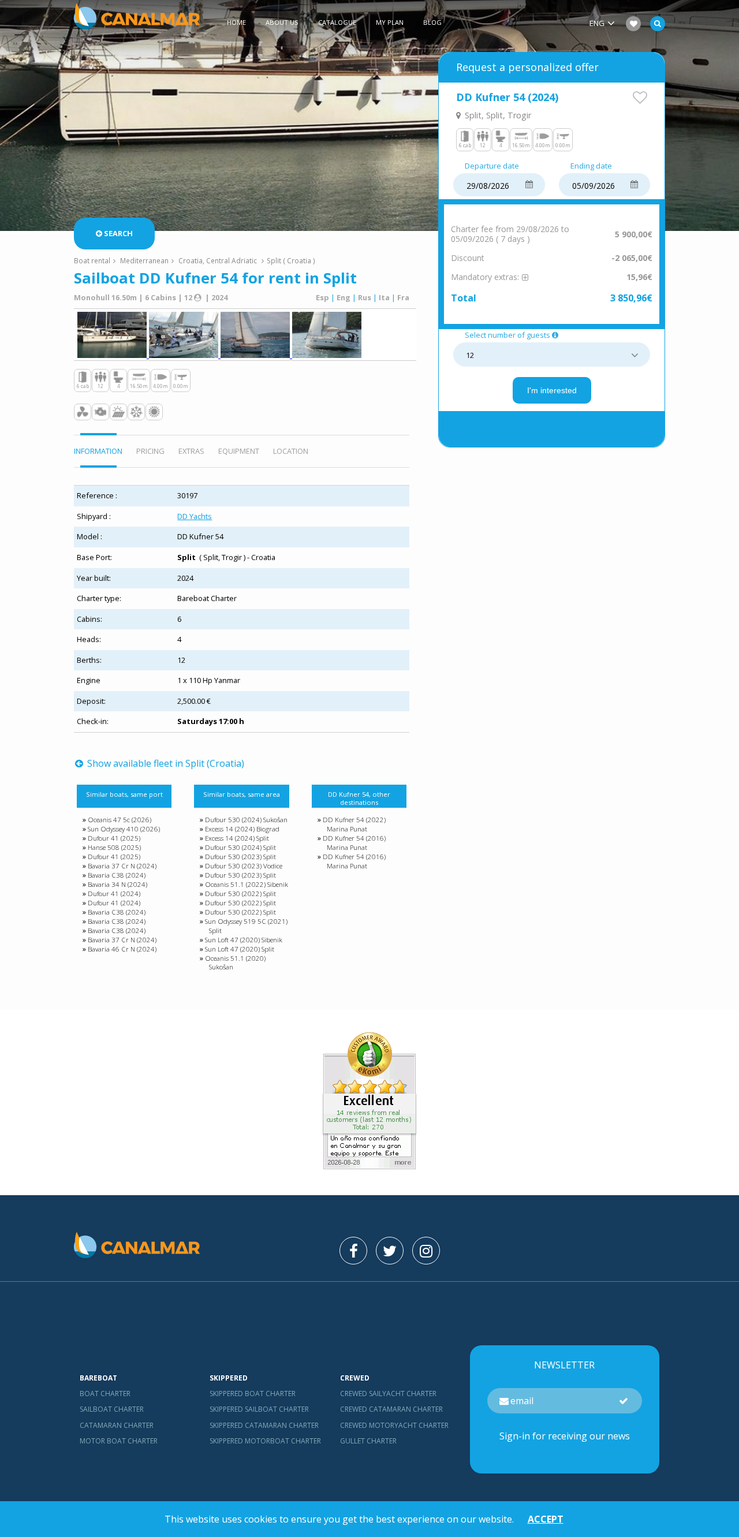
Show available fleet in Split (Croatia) (164, 763)
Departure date (492, 166)
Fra (403, 297)
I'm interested (552, 390)
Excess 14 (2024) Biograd (242, 829)
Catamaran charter (117, 1425)
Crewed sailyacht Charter (388, 1393)
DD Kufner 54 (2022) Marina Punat (354, 824)
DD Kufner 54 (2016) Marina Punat (354, 843)
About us (282, 22)
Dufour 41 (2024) (114, 893)
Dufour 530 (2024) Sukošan (246, 819)
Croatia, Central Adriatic (217, 260)
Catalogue (337, 22)
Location (290, 451)
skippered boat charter (253, 1393)
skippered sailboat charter (259, 1409)
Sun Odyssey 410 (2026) (124, 829)
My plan (390, 22)
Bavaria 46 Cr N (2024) (122, 949)
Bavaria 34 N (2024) (117, 884)
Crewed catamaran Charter (391, 1409)
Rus (364, 297)
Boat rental (92, 260)
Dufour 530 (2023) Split (240, 856)
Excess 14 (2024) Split (237, 838)
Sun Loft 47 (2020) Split (239, 949)
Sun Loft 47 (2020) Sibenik (243, 939)
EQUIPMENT (238, 451)
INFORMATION (98, 451)
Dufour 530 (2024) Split (240, 847)
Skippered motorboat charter (265, 1441)
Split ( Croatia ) (291, 260)
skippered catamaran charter (264, 1425)
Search (118, 233)
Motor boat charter (119, 1441)
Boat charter (105, 1393)
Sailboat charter (112, 1409)
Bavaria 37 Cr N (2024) (122, 865)
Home (236, 22)
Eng (343, 297)
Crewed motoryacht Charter (394, 1425)
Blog (432, 22)
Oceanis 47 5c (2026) (119, 819)
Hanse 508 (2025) (114, 847)
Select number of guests (507, 335)
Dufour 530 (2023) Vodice (243, 865)
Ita (384, 297)
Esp (322, 297)
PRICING (150, 451)
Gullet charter (368, 1441)
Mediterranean (144, 260)
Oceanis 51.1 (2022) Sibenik (246, 884)
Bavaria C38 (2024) (116, 875)
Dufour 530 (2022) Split (240, 893)
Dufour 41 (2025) (114, 838)
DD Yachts (194, 516)
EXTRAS (191, 451)
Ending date (591, 166)
